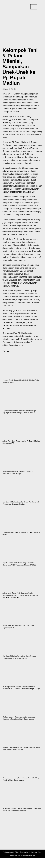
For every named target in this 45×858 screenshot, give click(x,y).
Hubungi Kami (36, 852)
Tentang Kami (25, 852)
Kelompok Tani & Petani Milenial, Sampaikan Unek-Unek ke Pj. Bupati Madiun (20, 66)
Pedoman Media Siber (11, 852)
